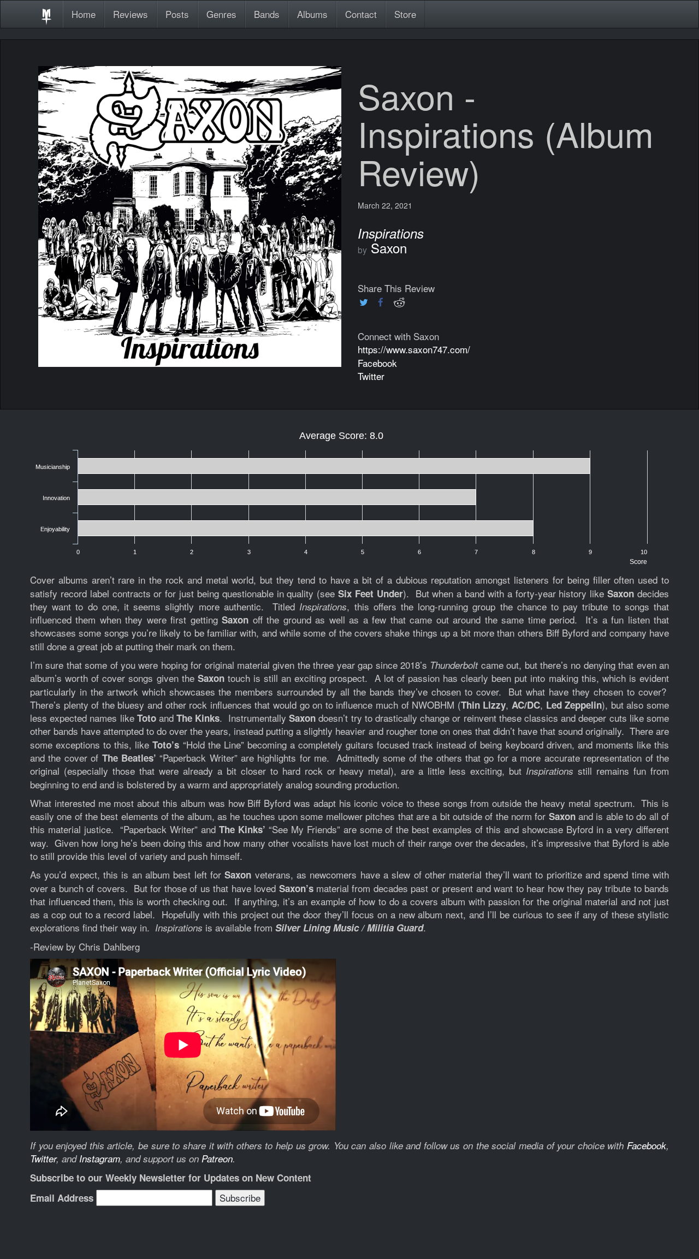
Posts (177, 14)
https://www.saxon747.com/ (414, 349)
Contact (361, 14)
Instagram (99, 1158)
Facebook (377, 363)
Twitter (371, 376)
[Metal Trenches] (46, 14)
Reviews (130, 14)
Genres (221, 14)
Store (405, 14)
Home (84, 14)
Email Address (61, 1197)
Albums (312, 14)
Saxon (389, 247)
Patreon (217, 1158)
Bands (267, 14)
